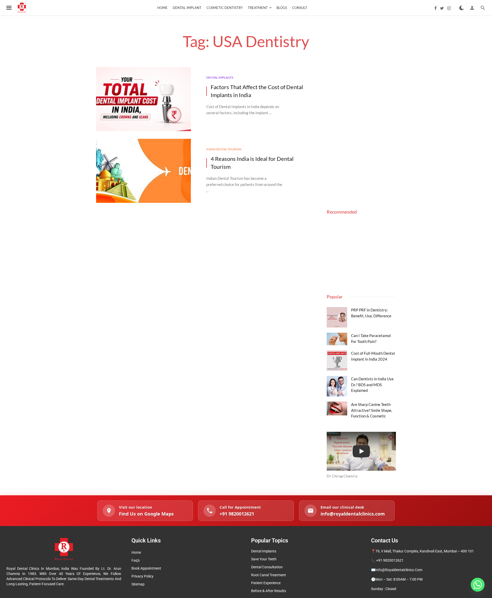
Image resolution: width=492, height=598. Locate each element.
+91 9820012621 (390, 560)
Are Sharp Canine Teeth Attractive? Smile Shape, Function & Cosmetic (371, 410)
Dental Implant (187, 8)
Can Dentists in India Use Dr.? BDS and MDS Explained (372, 384)
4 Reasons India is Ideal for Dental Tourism (252, 162)
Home (162, 8)
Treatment (258, 8)
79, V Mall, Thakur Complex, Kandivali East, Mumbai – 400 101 (424, 551)
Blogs (281, 8)
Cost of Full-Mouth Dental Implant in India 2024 (373, 356)
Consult (299, 8)
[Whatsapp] (478, 585)
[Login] (472, 7)
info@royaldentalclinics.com (398, 570)
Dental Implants (219, 77)
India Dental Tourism (223, 149)
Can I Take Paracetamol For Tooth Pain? (371, 338)
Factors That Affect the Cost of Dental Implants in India (257, 90)
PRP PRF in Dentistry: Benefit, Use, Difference (371, 313)
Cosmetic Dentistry (225, 8)
